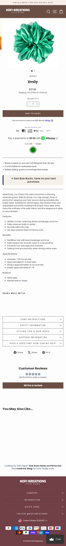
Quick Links (32, 506)
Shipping (22, 92)
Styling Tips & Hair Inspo (33, 331)
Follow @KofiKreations (32, 513)
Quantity (33, 99)
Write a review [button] (33, 385)
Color (33, 144)
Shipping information (33, 337)
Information (32, 500)
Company (32, 493)
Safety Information (33, 325)
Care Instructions (33, 319)
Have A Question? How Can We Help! (33, 343)
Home (32, 76)
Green (33, 150)
